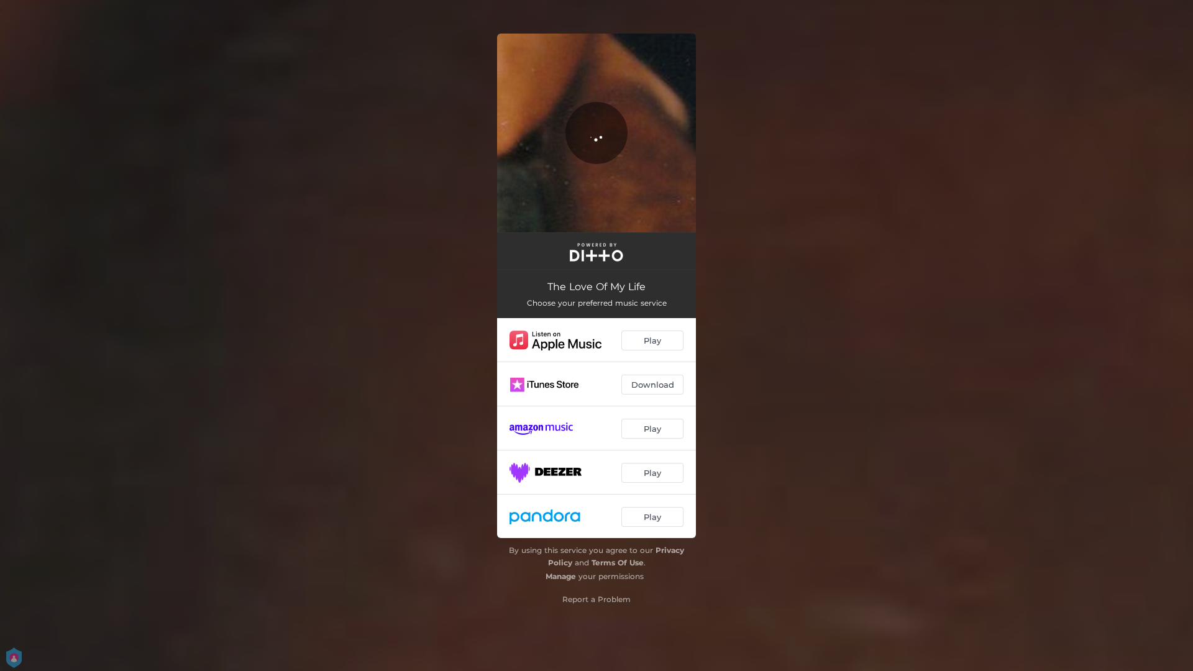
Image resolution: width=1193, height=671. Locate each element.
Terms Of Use (618, 562)
